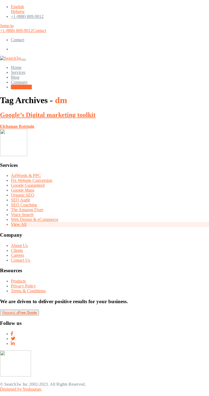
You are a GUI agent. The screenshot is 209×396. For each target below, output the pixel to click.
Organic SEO (22, 195)
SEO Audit (20, 200)
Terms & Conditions (28, 291)
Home (16, 67)
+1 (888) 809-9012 (27, 16)
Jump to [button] (7, 25)
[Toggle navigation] (23, 60)
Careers (17, 255)
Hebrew (18, 11)
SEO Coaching (24, 204)
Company (19, 82)
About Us (19, 245)
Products (18, 281)
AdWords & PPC (26, 175)
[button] (12, 49)
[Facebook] (12, 333)
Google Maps (22, 190)
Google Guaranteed (28, 185)
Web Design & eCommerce (34, 219)
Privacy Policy (23, 286)
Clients (17, 250)
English (17, 6)
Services (18, 72)
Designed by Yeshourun (20, 389)
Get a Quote (21, 87)
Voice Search (22, 214)
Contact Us (20, 260)
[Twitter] (13, 338)
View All (18, 224)
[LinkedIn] (13, 343)
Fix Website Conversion (31, 180)
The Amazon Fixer (27, 209)
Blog (15, 77)
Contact (39, 30)
